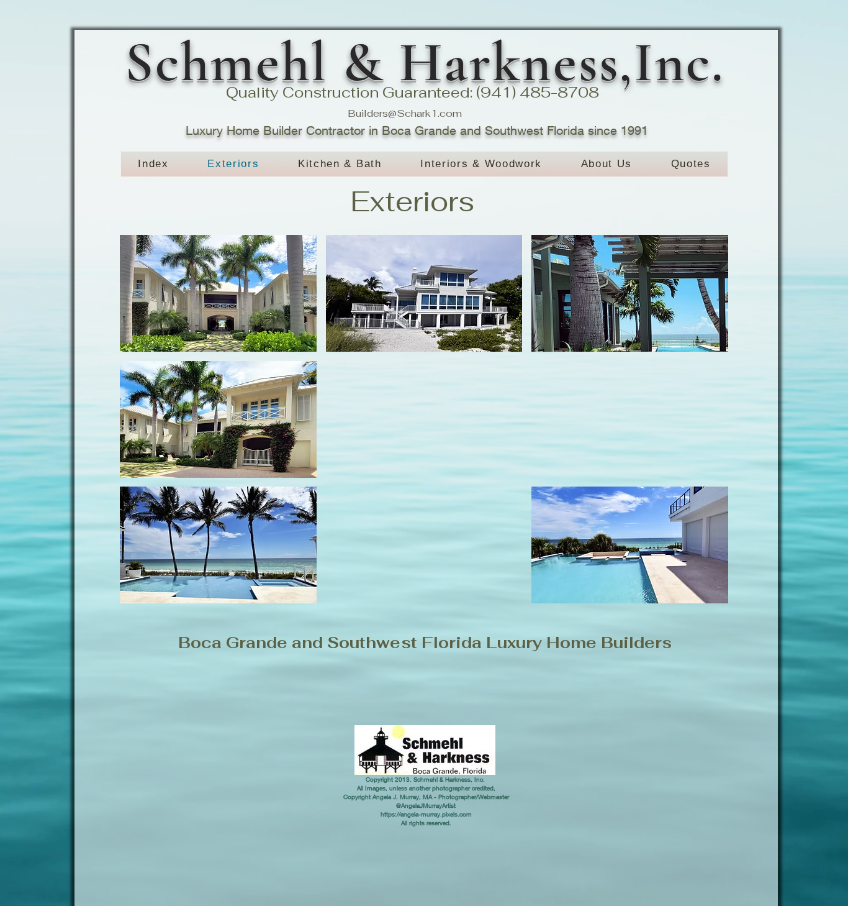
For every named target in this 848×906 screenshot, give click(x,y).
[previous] (142, 426)
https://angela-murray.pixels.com (426, 814)
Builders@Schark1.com (405, 113)
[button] (218, 293)
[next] (705, 426)
